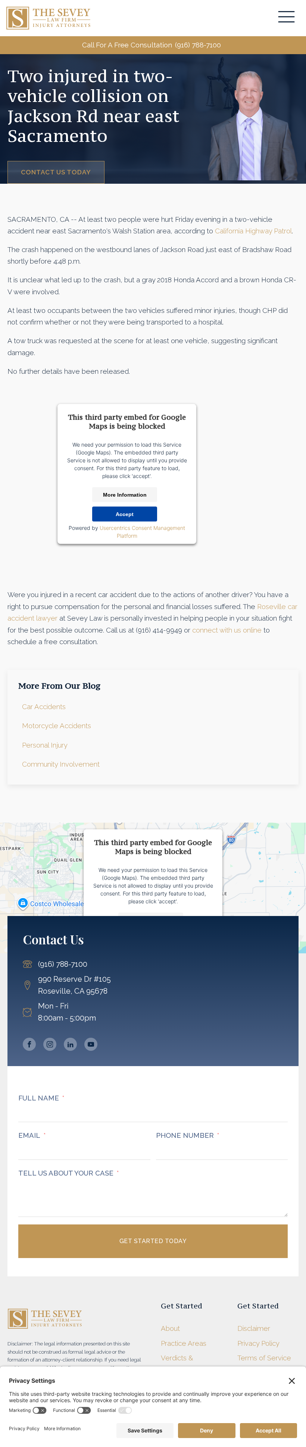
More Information (125, 494)
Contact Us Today (56, 172)
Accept (125, 514)
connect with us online (227, 630)
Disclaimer (253, 1328)
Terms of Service (264, 1358)
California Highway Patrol (253, 231)
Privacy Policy (258, 1343)
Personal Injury (45, 745)
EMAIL (29, 1135)
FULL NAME (38, 1098)
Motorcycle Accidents (56, 726)
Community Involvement (61, 764)
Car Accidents (44, 707)
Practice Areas (183, 1343)
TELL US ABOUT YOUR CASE (65, 1173)
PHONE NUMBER (185, 1135)
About (170, 1328)
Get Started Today (153, 1241)
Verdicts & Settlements (180, 1363)
